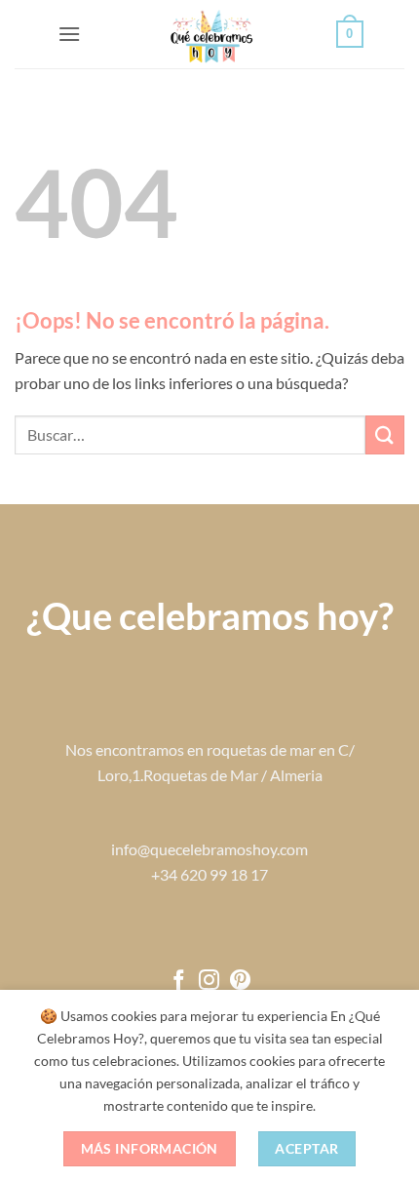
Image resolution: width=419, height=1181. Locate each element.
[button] (69, 34)
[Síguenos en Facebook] (179, 981)
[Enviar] (384, 434)
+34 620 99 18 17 (209, 874)
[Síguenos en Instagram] (209, 981)
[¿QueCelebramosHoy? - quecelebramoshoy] (210, 34)
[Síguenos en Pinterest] (240, 981)
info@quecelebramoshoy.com (209, 849)
